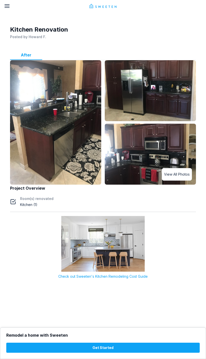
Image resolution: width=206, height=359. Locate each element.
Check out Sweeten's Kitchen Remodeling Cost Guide (103, 276)
